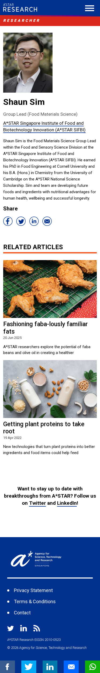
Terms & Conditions (35, 601)
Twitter (37, 503)
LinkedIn (67, 503)
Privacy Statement (33, 590)
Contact (22, 612)
